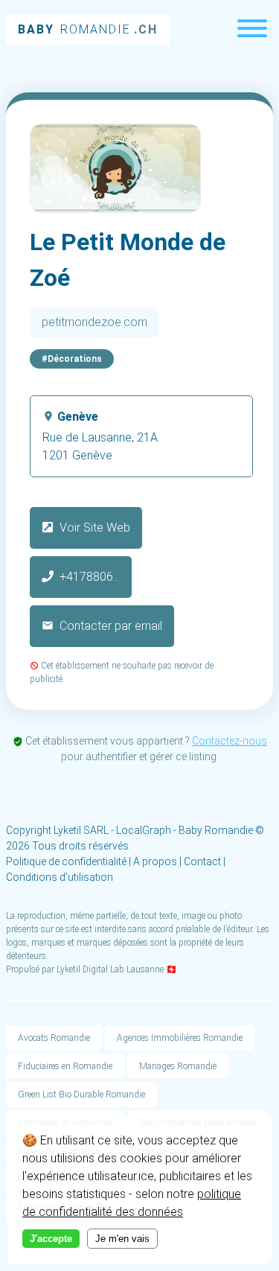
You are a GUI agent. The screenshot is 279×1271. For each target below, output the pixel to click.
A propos (155, 861)
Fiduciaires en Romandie (65, 1066)
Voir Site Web (93, 527)
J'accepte (51, 1238)
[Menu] (252, 30)
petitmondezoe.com (94, 322)
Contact (202, 861)
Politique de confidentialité (66, 861)
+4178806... (90, 577)
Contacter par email (109, 626)
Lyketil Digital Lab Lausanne (110, 969)
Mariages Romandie (178, 1066)
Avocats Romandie (54, 1038)
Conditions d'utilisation (59, 877)
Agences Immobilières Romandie (180, 1038)
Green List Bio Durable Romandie (81, 1094)
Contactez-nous (229, 741)
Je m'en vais (122, 1238)
